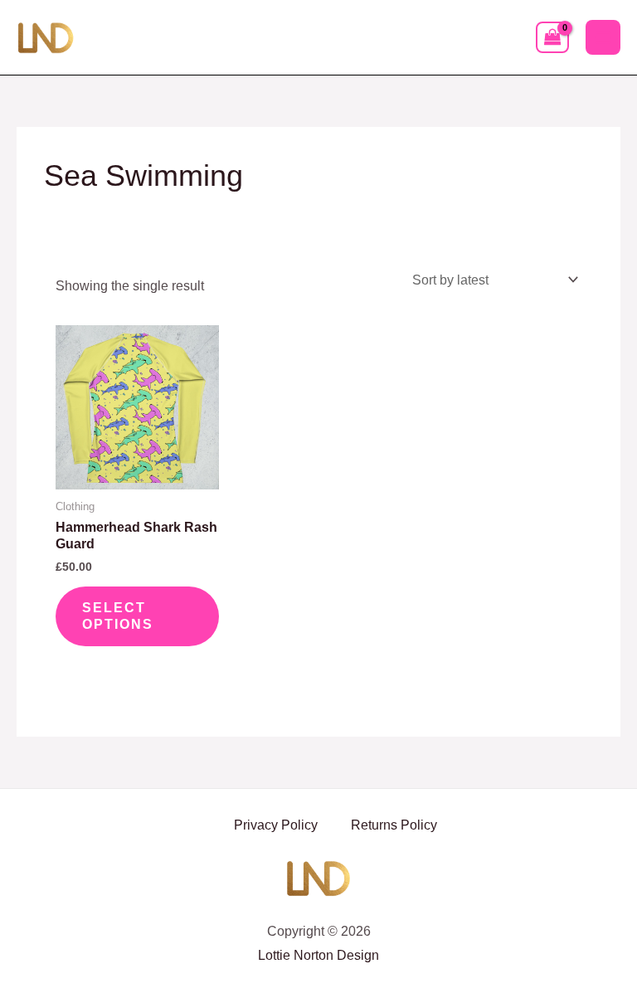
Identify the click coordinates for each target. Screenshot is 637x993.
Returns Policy (394, 825)
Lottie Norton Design (318, 955)
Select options (117, 616)
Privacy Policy (276, 825)
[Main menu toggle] (603, 37)
